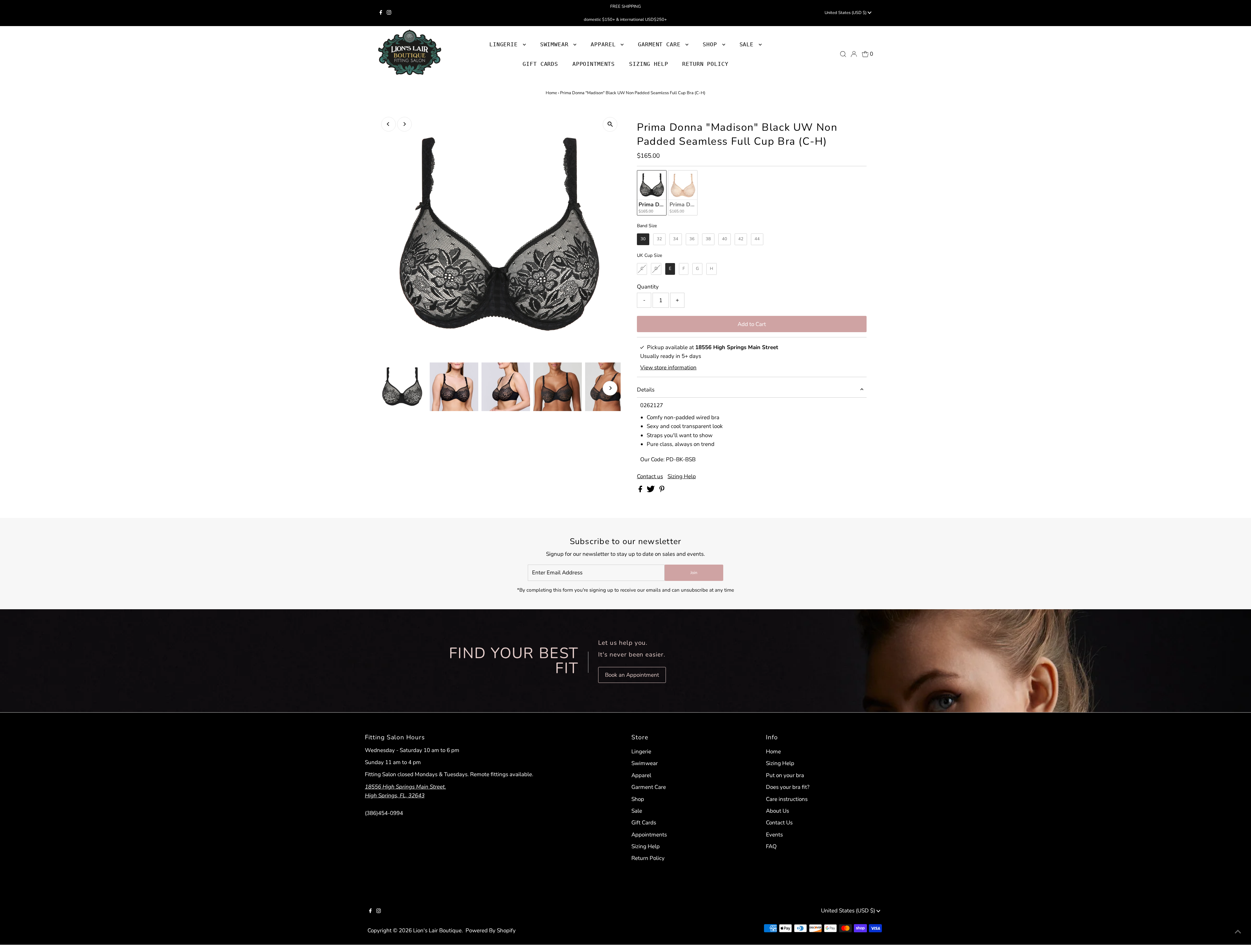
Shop (711, 44)
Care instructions (787, 799)
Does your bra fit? (788, 787)
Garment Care (648, 787)
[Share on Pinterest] (662, 490)
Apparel (641, 775)
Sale (636, 811)
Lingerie (641, 751)
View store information (668, 367)
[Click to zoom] (610, 124)
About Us (777, 811)
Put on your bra (785, 775)
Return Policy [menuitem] (705, 64)
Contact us (650, 476)
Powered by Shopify (491, 930)
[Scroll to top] (1237, 931)
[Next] (404, 124)
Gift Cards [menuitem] (540, 64)
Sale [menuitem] (748, 44)
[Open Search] (843, 54)
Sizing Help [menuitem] (648, 64)
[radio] (652, 192)
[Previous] (388, 124)
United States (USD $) (846, 13)
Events (774, 834)
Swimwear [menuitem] (556, 44)
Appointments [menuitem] (593, 64)
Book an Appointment (632, 675)
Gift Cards (643, 822)
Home (551, 93)
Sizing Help (682, 476)
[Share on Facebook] (641, 490)
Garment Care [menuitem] (661, 44)
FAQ (771, 846)
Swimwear (644, 763)
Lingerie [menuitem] (505, 44)
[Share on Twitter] (651, 490)
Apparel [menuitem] (605, 44)
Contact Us (779, 822)
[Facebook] (381, 13)
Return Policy (648, 858)
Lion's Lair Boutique (437, 930)
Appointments (649, 834)
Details (645, 389)
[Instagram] (389, 13)
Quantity (648, 286)
